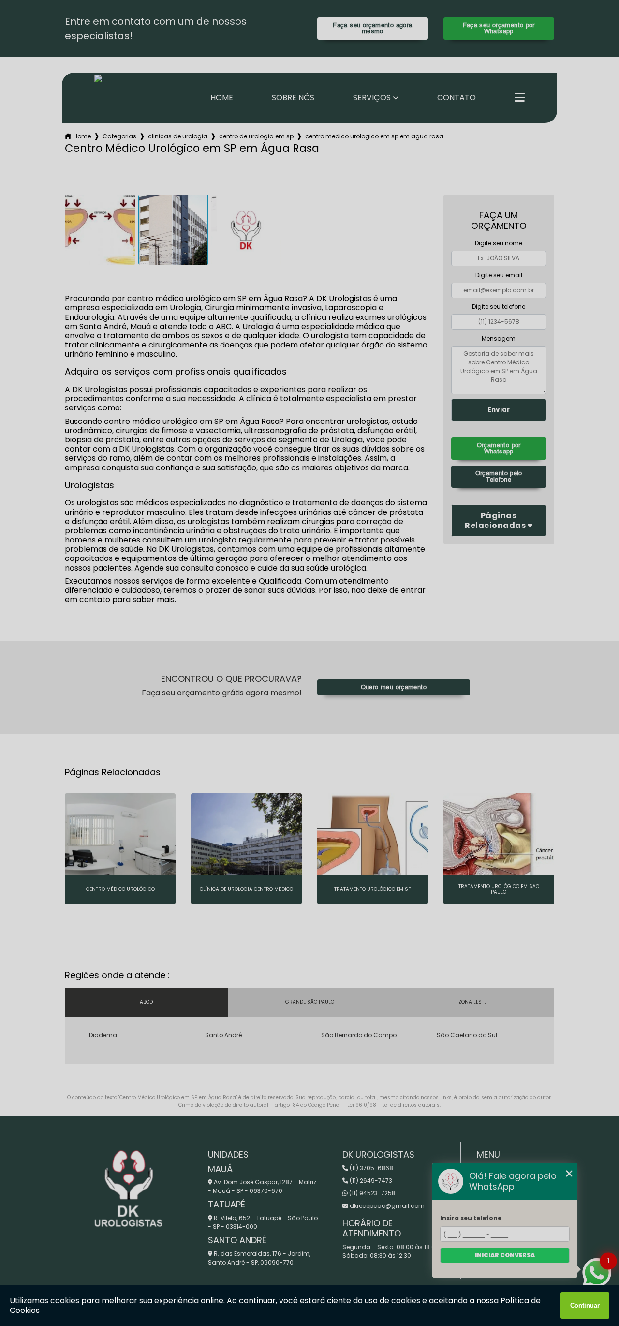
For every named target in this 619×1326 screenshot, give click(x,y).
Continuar (585, 1305)
